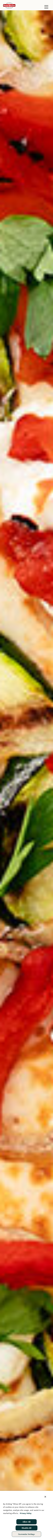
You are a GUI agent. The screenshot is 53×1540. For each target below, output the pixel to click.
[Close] (45, 1497)
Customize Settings (26, 1534)
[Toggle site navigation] (46, 7)
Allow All (26, 1521)
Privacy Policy (26, 1513)
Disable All (26, 1528)
